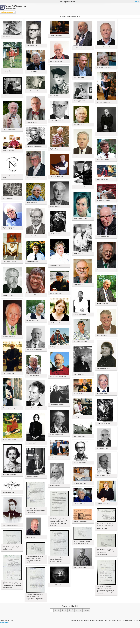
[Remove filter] (14, 12)
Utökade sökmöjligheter (70, 16)
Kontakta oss (4, 622)
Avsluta (137, 2)
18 (80, 610)
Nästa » (86, 610)
